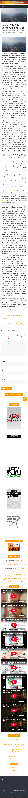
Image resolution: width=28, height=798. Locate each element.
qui (3, 200)
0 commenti (16, 30)
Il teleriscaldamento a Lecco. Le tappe (13, 317)
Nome (3, 361)
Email (3, 370)
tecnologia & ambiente (6, 34)
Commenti (14, 770)
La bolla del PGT (19, 560)
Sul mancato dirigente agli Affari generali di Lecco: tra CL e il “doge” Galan (13, 324)
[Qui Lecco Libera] (14, 2)
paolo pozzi (12, 32)
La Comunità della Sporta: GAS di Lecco (14, 754)
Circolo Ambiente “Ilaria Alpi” (13, 749)
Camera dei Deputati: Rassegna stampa (14, 744)
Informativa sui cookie (7, 780)
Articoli (14, 767)
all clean (22, 30)
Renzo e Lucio (14, 758)
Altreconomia (13, 742)
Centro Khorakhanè (14, 746)
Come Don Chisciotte (14, 751)
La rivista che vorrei (14, 756)
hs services (7, 32)
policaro (17, 32)
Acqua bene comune (14, 739)
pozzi (21, 32)
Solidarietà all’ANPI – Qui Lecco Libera (13, 574)
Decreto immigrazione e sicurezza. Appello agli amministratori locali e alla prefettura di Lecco (14, 564)
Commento (5, 339)
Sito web (3, 379)
